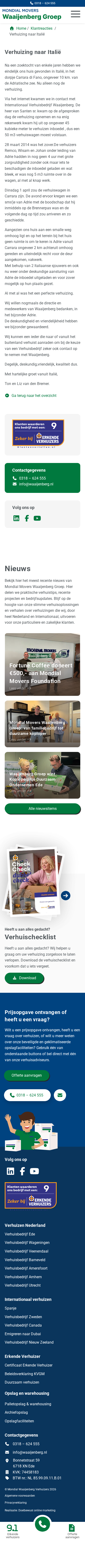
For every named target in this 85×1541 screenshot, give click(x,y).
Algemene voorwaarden (20, 1495)
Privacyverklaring (16, 1502)
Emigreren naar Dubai (23, 1334)
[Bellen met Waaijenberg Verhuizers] (42, 1524)
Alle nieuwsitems (43, 808)
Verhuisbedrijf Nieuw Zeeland (29, 1342)
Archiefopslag (16, 1412)
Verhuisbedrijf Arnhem (23, 1277)
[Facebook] (28, 519)
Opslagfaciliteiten (19, 1421)
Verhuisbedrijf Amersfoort (26, 1268)
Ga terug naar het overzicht (33, 395)
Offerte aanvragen (27, 1075)
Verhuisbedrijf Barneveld (25, 1260)
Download (27, 978)
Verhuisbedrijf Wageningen (27, 1242)
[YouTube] (37, 519)
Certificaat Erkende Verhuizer (28, 1365)
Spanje (10, 1308)
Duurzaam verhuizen (22, 1382)
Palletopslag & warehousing (28, 1404)
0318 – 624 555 (32, 478)
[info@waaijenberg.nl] (60, 1095)
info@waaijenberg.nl (36, 484)
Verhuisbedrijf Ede (20, 1234)
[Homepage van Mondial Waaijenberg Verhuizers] (29, 15)
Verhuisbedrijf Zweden (23, 1317)
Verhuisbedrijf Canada (23, 1325)
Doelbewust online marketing (36, 1510)
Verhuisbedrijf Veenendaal (26, 1251)
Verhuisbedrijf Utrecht (23, 1285)
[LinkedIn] (17, 519)
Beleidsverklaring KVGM (25, 1374)
